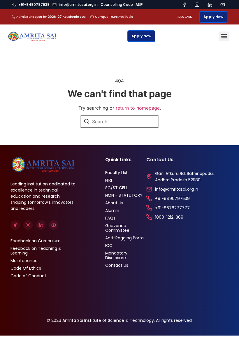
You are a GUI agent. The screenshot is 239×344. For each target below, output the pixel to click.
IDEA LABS (185, 17)
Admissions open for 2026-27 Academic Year (51, 17)
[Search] (86, 122)
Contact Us (116, 265)
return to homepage (138, 108)
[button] (224, 36)
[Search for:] (119, 121)
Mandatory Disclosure (116, 255)
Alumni (112, 210)
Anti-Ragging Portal (125, 238)
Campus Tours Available (114, 17)
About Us (114, 203)
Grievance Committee (117, 228)
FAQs (110, 218)
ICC (109, 245)
